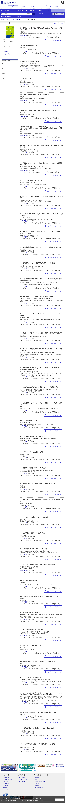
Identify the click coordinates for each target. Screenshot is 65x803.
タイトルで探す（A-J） (16, 19)
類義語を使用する (6, 16)
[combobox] (13, 14)
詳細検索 (7, 10)
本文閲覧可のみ (19, 16)
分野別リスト (7, 55)
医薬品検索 (5, 781)
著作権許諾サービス (7, 789)
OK (59, 799)
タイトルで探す (19, 10)
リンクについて (38, 783)
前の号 (56, 23)
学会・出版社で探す (45, 10)
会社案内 (37, 777)
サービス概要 (22, 777)
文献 (7, 19)
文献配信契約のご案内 (40, 781)
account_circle (63, 2)
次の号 (61, 23)
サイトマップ (22, 781)
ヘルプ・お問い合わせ (24, 779)
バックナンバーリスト (9, 53)
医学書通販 (5, 785)
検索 (4, 78)
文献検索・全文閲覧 (7, 779)
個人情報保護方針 (39, 787)
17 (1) (25, 35)
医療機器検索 (6, 783)
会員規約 (37, 785)
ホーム (2, 19)
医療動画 (5, 787)
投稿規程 (6, 51)
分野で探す (32, 10)
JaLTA (25, 19)
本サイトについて (39, 779)
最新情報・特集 (6, 777)
